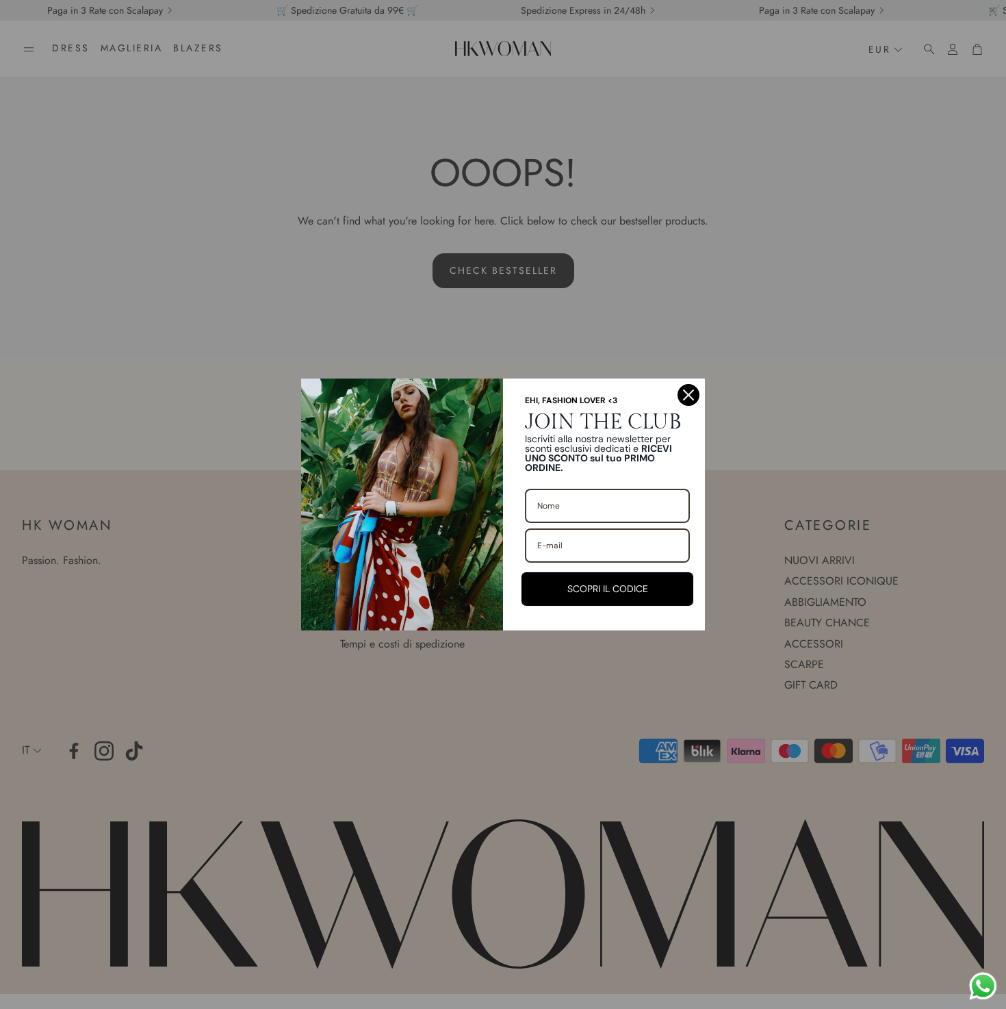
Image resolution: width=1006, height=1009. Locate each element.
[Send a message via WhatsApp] (983, 986)
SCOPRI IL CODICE (607, 589)
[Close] (688, 395)
